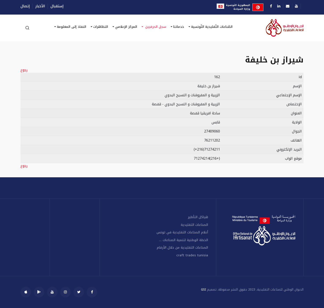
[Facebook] (271, 6)
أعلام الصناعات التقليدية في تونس (182, 232)
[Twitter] (78, 292)
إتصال (25, 6)
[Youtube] (296, 6)
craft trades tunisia (192, 255)
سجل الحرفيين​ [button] (155, 27)
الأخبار (40, 6)
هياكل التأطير (198, 217)
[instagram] (65, 292)
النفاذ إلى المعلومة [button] (71, 27)
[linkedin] (278, 6)
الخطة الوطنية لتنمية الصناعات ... (183, 240)
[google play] (39, 292)
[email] (287, 6)
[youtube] (52, 292)
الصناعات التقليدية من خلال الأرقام (182, 247)
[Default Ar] (273, 28)
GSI (203, 290)
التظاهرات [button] (100, 27)
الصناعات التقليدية (194, 224)
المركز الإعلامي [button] (126, 27)
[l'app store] (25, 292)
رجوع (23, 70)
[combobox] (27, 27)
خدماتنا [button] (178, 27)
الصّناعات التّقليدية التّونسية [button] (212, 27)
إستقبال (56, 6)
